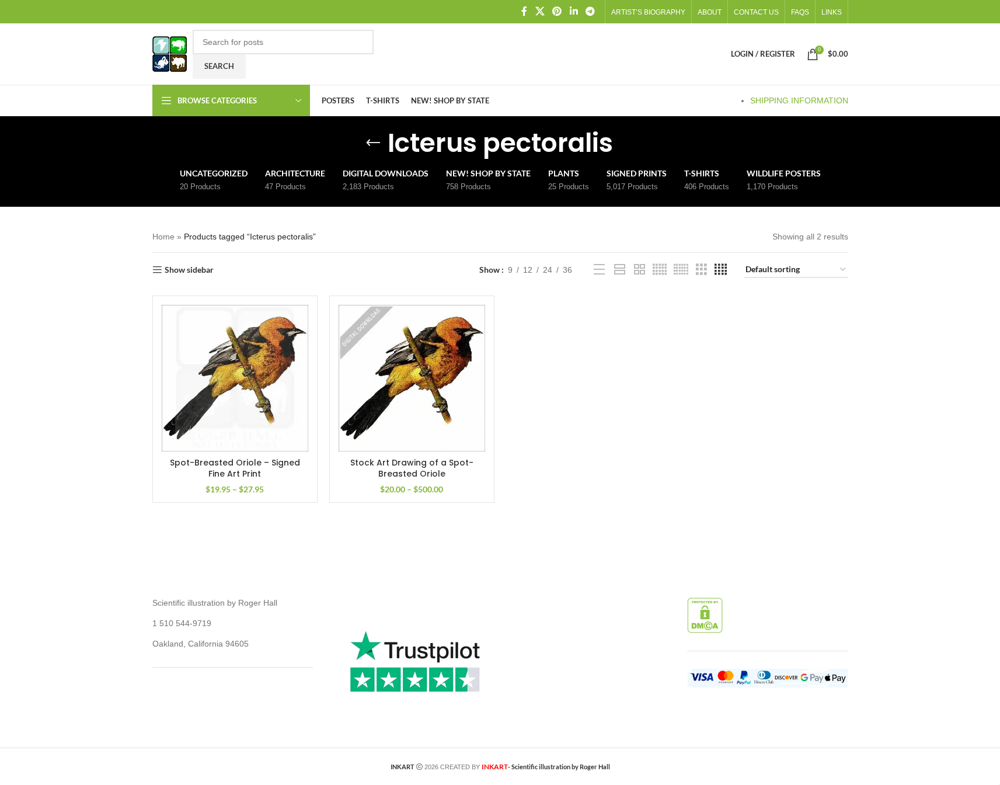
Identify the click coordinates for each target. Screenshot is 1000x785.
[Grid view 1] (619, 269)
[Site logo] (169, 53)
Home (163, 236)
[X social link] (539, 11)
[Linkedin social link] (573, 11)
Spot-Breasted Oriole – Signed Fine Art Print (235, 468)
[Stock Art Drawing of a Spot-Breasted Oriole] (412, 378)
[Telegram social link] (589, 11)
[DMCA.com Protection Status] (705, 615)
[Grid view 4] (721, 269)
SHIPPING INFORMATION (799, 100)
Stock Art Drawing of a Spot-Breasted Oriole (411, 468)
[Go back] (373, 143)
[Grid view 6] (681, 269)
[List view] (599, 269)
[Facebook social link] (524, 11)
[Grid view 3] (701, 269)
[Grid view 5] (660, 269)
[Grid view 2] (639, 269)
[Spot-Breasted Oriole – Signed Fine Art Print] (235, 378)
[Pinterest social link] (557, 11)
